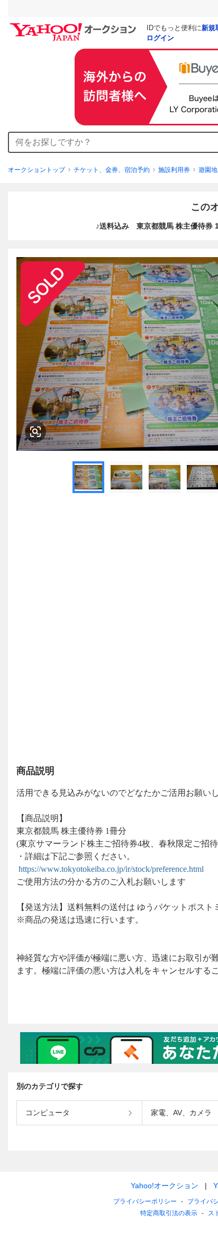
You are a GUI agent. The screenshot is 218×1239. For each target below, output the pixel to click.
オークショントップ (36, 170)
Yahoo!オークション (164, 1185)
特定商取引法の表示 (168, 1213)
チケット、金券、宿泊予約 (112, 170)
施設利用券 (174, 170)
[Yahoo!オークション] (74, 26)
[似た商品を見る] (35, 431)
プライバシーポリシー (145, 1201)
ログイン (160, 38)
